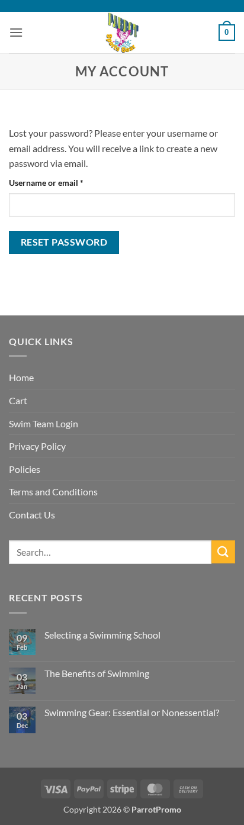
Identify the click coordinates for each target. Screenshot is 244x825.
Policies (24, 469)
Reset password (64, 242)
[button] (16, 32)
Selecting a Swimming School (102, 634)
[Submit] (223, 551)
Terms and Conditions (53, 491)
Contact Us (32, 514)
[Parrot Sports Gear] (122, 32)
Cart (18, 400)
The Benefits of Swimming (96, 673)
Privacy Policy (37, 446)
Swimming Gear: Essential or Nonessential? (131, 712)
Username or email (63, 182)
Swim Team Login (43, 423)
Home (21, 377)
